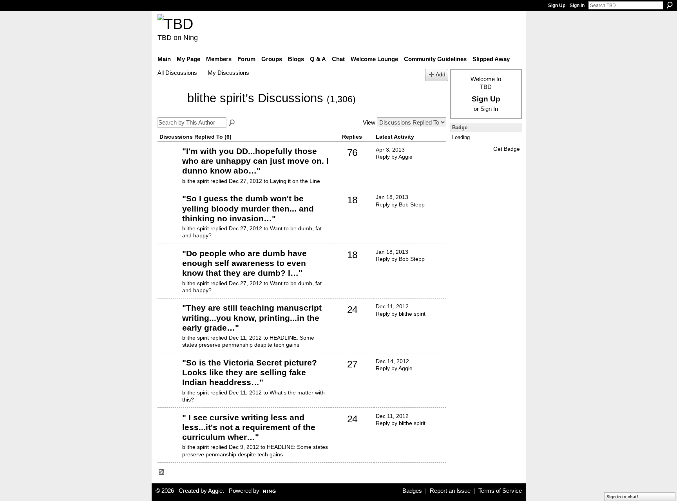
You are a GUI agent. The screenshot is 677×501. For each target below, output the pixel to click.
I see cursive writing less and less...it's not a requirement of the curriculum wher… (248, 427)
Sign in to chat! (622, 496)
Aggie (215, 491)
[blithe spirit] (170, 110)
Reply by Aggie (394, 157)
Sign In (577, 5)
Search (669, 5)
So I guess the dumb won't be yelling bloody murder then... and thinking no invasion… (248, 208)
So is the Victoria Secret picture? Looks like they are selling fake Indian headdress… (249, 372)
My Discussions (228, 72)
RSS (161, 472)
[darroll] (168, 210)
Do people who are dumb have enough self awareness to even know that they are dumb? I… (244, 263)
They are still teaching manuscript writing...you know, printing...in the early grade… (252, 317)
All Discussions (177, 72)
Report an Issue (450, 491)
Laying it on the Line (295, 181)
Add (440, 75)
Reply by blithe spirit (400, 314)
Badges (412, 491)
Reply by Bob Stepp (400, 204)
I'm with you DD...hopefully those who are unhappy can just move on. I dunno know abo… (255, 161)
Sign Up (556, 5)
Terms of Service (500, 491)
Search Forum (232, 123)
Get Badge (506, 149)
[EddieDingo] (168, 163)
